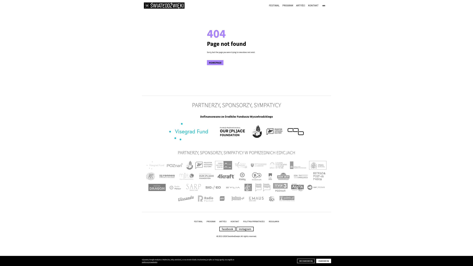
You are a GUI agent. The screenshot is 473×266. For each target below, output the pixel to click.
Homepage (215, 62)
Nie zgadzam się (306, 261)
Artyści (300, 5)
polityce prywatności (149, 262)
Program (287, 5)
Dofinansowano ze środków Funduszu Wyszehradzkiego (236, 116)
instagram (245, 229)
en (323, 5)
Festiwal (274, 5)
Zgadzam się (323, 261)
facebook (227, 229)
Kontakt (313, 5)
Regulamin (274, 221)
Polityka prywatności (254, 221)
